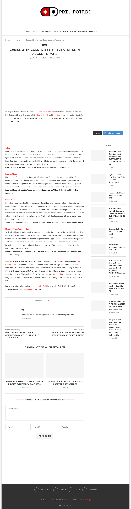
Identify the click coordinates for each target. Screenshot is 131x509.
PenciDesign (86, 500)
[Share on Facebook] (53, 300)
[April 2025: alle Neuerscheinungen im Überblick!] (98, 249)
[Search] (103, 31)
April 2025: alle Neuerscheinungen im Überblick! (117, 247)
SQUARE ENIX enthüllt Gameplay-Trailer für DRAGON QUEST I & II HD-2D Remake (117, 213)
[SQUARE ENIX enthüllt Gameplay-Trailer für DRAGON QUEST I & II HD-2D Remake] (98, 212)
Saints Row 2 (10, 200)
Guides (73, 32)
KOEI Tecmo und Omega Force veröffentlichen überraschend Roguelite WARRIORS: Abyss (117, 266)
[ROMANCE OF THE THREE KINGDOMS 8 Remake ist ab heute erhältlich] (98, 305)
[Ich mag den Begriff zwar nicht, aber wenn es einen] (120, 98)
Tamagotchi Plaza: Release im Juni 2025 (117, 195)
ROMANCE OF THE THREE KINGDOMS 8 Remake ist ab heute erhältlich (117, 305)
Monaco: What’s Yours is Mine (17, 229)
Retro (55, 32)
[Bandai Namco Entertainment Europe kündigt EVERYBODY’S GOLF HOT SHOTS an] (24, 365)
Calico (7, 148)
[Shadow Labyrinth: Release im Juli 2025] (98, 233)
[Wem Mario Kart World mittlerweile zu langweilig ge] (108, 55)
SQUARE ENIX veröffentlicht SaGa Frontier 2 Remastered (117, 178)
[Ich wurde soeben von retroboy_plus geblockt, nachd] (96, 78)
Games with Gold (43, 112)
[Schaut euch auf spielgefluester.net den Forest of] (96, 56)
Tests (35, 32)
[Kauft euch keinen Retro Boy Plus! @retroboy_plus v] (120, 78)
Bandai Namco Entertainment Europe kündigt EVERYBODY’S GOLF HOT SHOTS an (117, 157)
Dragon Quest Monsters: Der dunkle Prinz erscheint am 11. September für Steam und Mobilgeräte (116, 327)
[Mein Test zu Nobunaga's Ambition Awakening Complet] (108, 78)
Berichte (64, 32)
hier (61, 261)
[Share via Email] (57, 300)
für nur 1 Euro (58, 274)
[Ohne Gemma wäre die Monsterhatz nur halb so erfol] (120, 119)
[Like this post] (50, 300)
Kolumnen (82, 32)
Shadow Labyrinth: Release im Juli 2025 (117, 231)
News (28, 32)
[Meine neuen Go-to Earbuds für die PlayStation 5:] (108, 119)
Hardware (46, 32)
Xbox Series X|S (42, 115)
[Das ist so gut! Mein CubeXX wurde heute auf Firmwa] (96, 98)
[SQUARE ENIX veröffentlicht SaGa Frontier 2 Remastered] (65, 365)
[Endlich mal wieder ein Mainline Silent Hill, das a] (120, 55)
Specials (93, 32)
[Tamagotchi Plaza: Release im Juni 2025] (98, 197)
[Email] (68, 22)
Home (7, 40)
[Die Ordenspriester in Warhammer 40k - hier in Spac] (96, 119)
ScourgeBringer (11, 174)
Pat (44, 58)
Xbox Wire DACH (29, 289)
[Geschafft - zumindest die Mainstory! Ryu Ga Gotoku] (108, 98)
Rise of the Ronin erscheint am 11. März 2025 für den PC (116, 287)
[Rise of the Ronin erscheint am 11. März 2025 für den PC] (98, 287)
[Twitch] (64, 22)
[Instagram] (61, 22)
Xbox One (56, 115)
